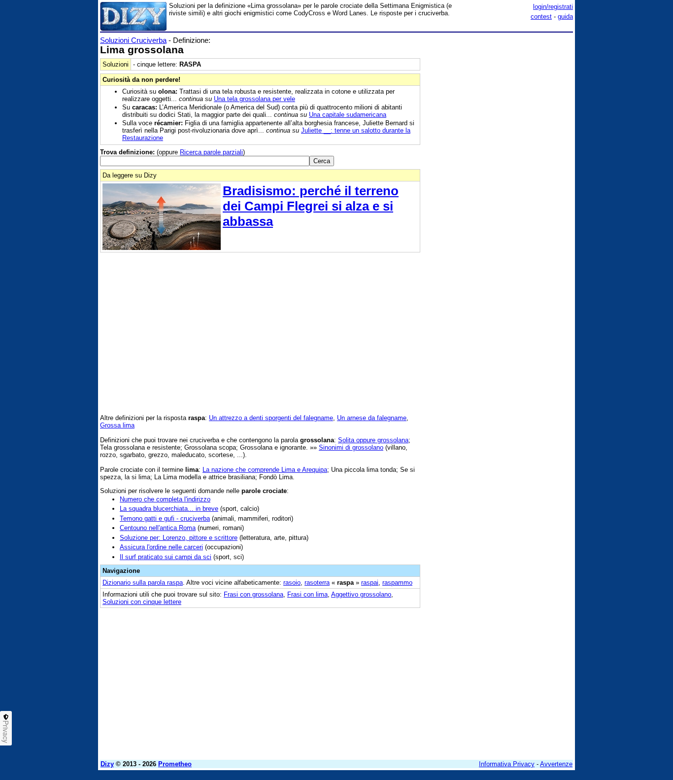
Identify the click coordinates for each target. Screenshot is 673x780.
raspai (369, 582)
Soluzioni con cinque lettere (141, 601)
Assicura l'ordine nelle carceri (161, 547)
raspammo (397, 582)
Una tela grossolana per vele (254, 99)
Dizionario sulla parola (142, 582)
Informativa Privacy (507, 764)
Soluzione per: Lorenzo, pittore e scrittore (178, 537)
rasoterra (317, 582)
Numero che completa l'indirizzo (165, 499)
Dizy (107, 764)
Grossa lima (117, 425)
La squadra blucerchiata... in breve (169, 508)
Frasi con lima (307, 594)
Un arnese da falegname (371, 418)
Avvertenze (556, 764)
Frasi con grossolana (253, 594)
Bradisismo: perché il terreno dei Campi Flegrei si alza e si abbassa (311, 206)
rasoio (292, 582)
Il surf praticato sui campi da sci (165, 557)
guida (565, 16)
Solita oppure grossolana (373, 440)
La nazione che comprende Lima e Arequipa (264, 469)
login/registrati (553, 6)
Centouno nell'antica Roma (158, 528)
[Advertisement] (499, 184)
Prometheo (175, 764)
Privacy (6, 731)
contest (541, 16)
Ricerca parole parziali (211, 152)
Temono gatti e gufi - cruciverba (165, 518)
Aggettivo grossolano (361, 594)
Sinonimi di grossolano (351, 447)
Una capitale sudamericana (347, 114)
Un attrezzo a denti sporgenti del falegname (271, 418)
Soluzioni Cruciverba (133, 40)
